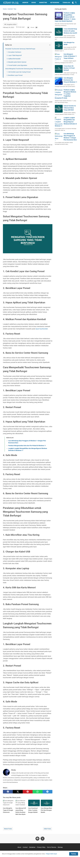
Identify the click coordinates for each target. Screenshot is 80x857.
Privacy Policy (41, 847)
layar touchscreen (42, 329)
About (19, 847)
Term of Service (51, 847)
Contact (25, 847)
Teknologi (66, 2)
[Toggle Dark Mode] (73, 2)
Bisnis (34, 2)
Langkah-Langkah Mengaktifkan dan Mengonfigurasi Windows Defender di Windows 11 (66, 122)
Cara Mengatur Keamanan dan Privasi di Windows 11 (70, 80)
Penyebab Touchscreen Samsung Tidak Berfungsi (20, 49)
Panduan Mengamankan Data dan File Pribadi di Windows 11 (27, 445)
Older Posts (47, 829)
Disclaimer (32, 847)
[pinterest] (28, 791)
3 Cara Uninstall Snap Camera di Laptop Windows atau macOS (70, 31)
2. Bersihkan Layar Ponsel (14, 75)
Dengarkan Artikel (11, 24)
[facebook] (8, 791)
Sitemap (60, 847)
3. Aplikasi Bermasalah (13, 58)
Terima (73, 854)
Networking (54, 2)
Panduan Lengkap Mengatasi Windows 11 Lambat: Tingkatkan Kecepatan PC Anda (65, 94)
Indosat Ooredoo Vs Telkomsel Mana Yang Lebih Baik (70, 108)
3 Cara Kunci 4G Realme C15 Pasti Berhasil (69, 68)
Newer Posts (8, 829)
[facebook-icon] (37, 839)
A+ (36, 27)
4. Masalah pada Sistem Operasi (16, 62)
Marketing (43, 2)
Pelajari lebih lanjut (51, 854)
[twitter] (18, 791)
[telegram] (47, 791)
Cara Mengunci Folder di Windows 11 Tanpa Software (70, 56)
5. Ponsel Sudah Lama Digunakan (17, 65)
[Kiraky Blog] (11, 2)
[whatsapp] (37, 791)
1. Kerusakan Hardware (14, 52)
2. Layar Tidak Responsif (14, 55)
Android (25, 2)
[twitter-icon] (42, 839)
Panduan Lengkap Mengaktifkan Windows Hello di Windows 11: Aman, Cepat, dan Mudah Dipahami (65, 17)
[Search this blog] (76, 2)
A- (28, 27)
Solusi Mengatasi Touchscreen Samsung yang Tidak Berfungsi (24, 68)
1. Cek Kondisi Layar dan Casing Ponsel (19, 72)
